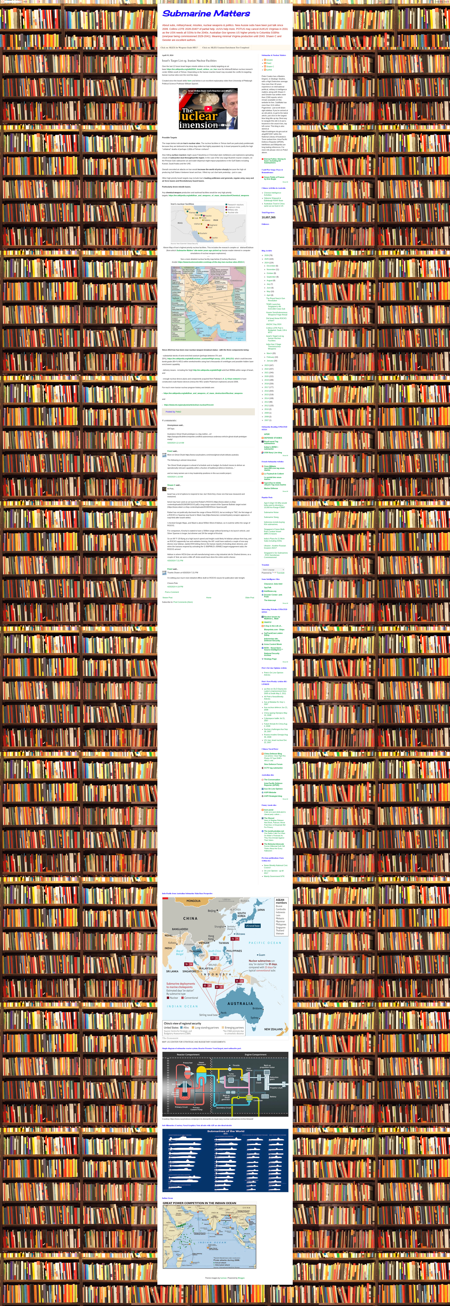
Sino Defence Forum (273, 764)
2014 (266, 398)
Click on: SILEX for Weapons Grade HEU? (179, 47)
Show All (285, 182)
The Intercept (270, 600)
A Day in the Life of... (273, 626)
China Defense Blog (273, 754)
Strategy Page (270, 659)
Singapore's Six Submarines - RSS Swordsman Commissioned (276, 555)
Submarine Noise (271, 512)
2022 (266, 369)
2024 (266, 263)
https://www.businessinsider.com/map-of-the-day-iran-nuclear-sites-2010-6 (211, 262)
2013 (266, 402)
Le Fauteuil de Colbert (274, 474)
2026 (266, 255)
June (269, 288)
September (271, 277)
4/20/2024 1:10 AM (175, 477)
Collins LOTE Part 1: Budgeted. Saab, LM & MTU (276, 330)
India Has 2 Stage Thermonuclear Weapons (273, 346)
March (269, 353)
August (270, 281)
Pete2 (169, 451)
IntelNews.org (270, 591)
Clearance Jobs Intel (273, 584)
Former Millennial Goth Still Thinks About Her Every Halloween (274, 848)
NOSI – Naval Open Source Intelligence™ (273, 649)
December (271, 266)
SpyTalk (267, 588)
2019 (266, 380)
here (190, 81)
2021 (266, 373)
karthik (269, 70)
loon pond (268, 810)
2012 (266, 406)
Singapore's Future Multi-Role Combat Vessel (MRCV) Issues (274, 531)
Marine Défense (271, 488)
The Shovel (269, 818)
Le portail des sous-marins (273, 478)
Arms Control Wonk (273, 644)
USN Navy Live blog (273, 453)
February (271, 357)
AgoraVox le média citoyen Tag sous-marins (275, 484)
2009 (266, 413)
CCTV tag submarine (273, 768)
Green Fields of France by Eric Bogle (274, 178)
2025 (266, 259)
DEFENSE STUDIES (273, 438)
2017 (266, 387)
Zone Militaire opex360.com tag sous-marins (274, 468)
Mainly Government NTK (274, 876)
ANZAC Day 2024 (273, 324)
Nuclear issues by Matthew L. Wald (272, 618)
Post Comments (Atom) (183, 602)
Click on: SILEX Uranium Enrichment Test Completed (225, 47)
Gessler (269, 60)
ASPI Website (270, 792)
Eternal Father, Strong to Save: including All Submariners (275, 161)
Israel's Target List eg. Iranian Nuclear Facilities (275, 338)
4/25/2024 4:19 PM (175, 587)
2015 (266, 395)
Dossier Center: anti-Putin (273, 596)
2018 (266, 384)
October (270, 273)
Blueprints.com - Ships (274, 630)
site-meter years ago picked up (198, 250)
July (269, 284)
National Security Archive (271, 654)
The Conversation (272, 780)
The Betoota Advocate (274, 844)
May (269, 291)
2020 (266, 376)
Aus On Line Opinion (273, 789)
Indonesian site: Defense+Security (272, 640)
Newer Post (167, 598)
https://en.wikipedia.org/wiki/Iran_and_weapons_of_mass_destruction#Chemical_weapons (209, 195)
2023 (266, 365)
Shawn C (171, 485)
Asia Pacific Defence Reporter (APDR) (273, 784)
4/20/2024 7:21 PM (175, 561)
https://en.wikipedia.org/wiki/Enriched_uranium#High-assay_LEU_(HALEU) (200, 359)
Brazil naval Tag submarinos (271, 442)
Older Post (249, 598)
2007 (266, 420)
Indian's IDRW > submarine (271, 448)
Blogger (241, 1278)
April (269, 295)
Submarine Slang (271, 517)
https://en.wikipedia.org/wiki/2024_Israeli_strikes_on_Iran (192, 69)
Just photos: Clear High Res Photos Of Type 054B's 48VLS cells (275, 758)
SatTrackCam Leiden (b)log (273, 634)
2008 (266, 417)
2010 (266, 409)
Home (208, 598)
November (271, 269)
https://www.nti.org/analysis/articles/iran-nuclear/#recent (189, 405)
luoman (223, 1278)
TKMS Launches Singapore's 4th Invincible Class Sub (275, 306)
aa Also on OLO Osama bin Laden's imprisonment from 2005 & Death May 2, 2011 (275, 691)
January (270, 361)
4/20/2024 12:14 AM (175, 443)
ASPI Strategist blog (273, 796)
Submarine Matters (205, 13)
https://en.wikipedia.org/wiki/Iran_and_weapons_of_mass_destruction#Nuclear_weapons (203, 393)
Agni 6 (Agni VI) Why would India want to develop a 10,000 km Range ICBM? (275, 505)
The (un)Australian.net (274, 831)
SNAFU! (267, 622)
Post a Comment (172, 592)
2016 (266, 391)
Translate (281, 573)
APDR (267, 434)
